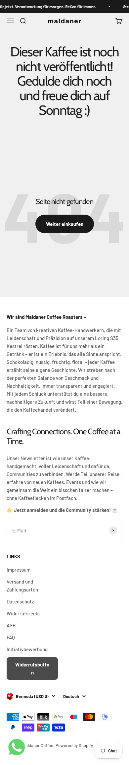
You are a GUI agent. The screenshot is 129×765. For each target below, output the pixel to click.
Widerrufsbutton (32, 668)
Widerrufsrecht (23, 613)
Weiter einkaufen (64, 224)
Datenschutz (20, 601)
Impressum (18, 570)
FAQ (11, 637)
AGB (11, 625)
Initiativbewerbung (27, 649)
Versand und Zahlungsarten (22, 585)
